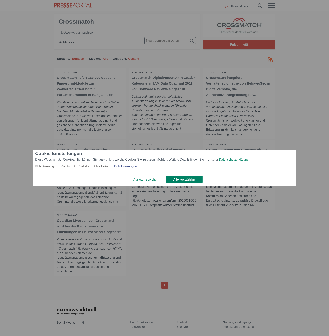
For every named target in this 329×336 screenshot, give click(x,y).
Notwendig (46, 166)
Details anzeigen (125, 166)
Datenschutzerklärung (234, 159)
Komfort (66, 166)
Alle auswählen (184, 179)
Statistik (83, 166)
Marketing (102, 166)
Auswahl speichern (146, 179)
